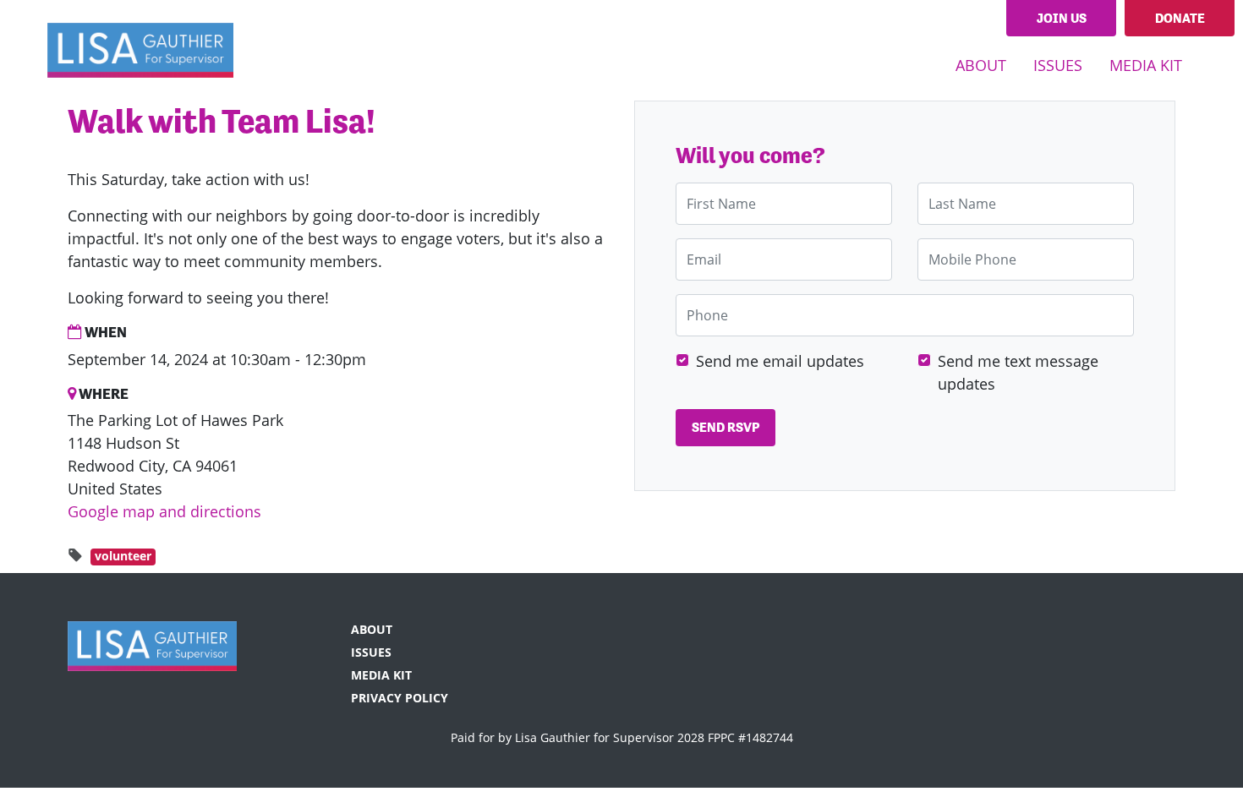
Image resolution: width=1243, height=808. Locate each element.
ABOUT (371, 629)
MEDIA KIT (1145, 65)
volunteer (123, 556)
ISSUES (371, 652)
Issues (1057, 65)
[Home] (140, 50)
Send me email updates (780, 361)
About (981, 65)
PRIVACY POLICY (399, 698)
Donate (1180, 18)
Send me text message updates (1018, 372)
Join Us (1062, 18)
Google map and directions (164, 511)
